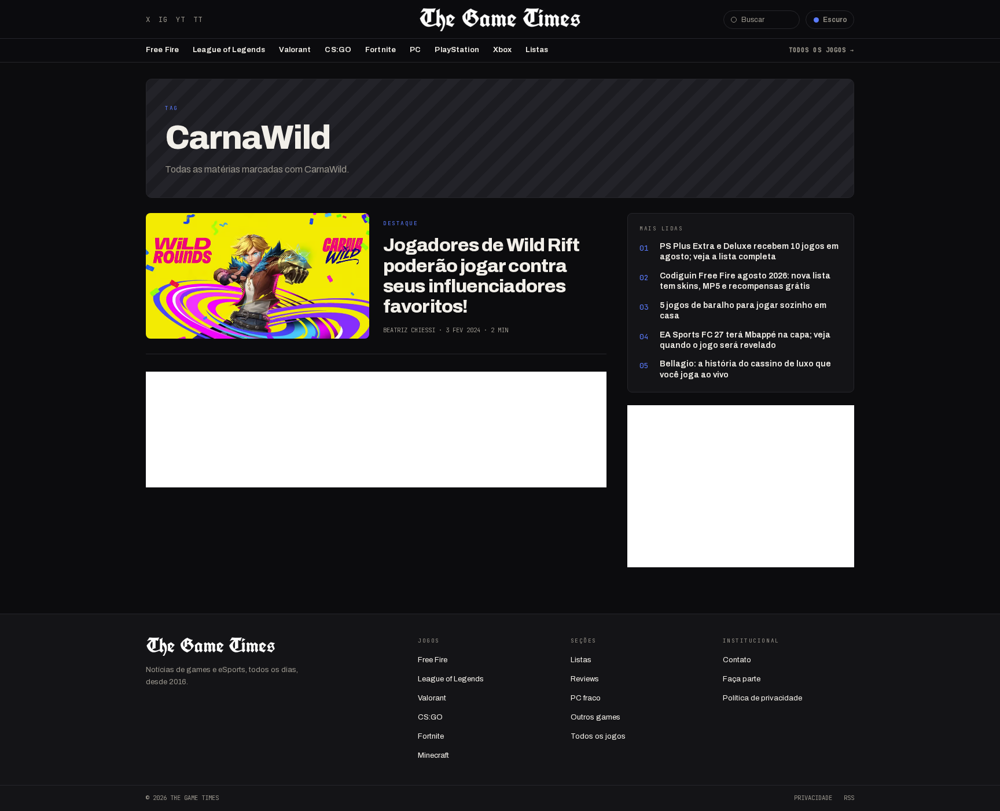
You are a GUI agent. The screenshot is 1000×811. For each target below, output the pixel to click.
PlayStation (457, 50)
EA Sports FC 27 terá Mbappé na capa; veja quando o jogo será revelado (745, 340)
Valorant (295, 50)
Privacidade (813, 798)
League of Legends (229, 50)
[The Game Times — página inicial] (500, 19)
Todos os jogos (598, 736)
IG (163, 19)
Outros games (595, 717)
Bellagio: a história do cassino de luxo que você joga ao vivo (745, 369)
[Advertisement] (376, 429)
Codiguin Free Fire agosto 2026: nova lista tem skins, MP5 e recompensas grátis (745, 281)
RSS (849, 798)
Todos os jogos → (821, 50)
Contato (737, 660)
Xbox (502, 50)
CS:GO (338, 50)
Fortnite (380, 50)
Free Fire (162, 50)
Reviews (585, 679)
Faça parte (741, 679)
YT (180, 19)
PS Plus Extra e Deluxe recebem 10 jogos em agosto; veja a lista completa (749, 251)
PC (415, 50)
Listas (536, 50)
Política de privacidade (762, 698)
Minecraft (433, 755)
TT (198, 19)
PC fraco (586, 698)
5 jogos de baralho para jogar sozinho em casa (743, 310)
